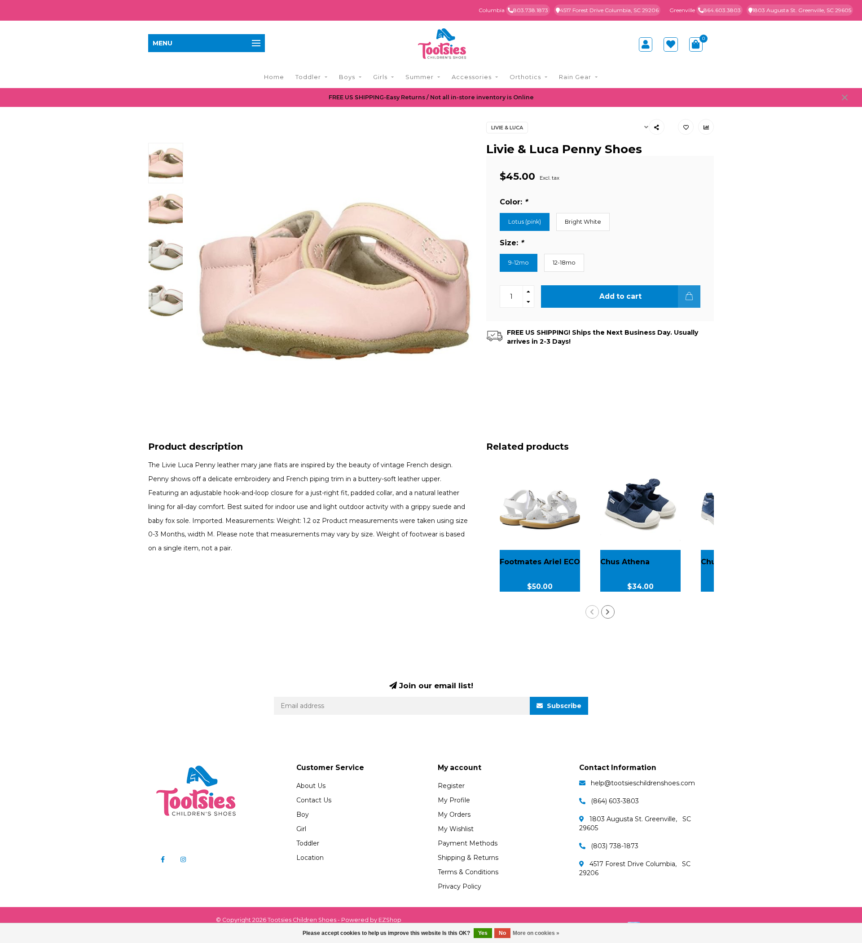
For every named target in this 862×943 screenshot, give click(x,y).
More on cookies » (536, 933)
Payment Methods (467, 843)
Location (310, 858)
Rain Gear (575, 76)
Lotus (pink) (524, 221)
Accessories (472, 76)
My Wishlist (456, 829)
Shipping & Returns (468, 858)
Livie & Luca (507, 127)
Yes (483, 933)
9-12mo (518, 262)
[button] (592, 612)
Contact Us (313, 800)
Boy (302, 814)
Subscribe (563, 706)
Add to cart (620, 296)
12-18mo (564, 262)
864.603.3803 (722, 10)
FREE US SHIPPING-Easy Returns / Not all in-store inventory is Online (431, 97)
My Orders (454, 814)
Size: (511, 242)
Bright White (583, 221)
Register (451, 786)
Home (274, 76)
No (502, 933)
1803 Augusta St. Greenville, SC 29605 (801, 10)
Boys (347, 76)
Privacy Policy (459, 886)
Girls (380, 76)
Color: (514, 201)
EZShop (389, 919)
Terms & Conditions (468, 872)
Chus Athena (625, 562)
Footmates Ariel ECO (540, 562)
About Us (310, 786)
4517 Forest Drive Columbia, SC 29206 (609, 10)
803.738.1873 (530, 10)
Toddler (308, 76)
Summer (419, 76)
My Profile (454, 800)
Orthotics (525, 76)
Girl (301, 829)
